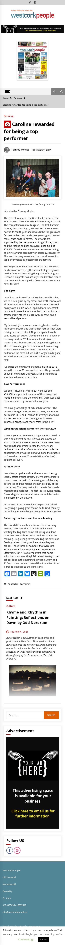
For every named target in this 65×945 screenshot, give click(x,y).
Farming (9, 115)
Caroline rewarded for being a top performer (29, 131)
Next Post (12, 597)
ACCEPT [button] (43, 939)
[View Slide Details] (32, 29)
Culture (10, 605)
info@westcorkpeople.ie (14, 912)
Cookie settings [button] (26, 939)
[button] (54, 91)
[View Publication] (32, 60)
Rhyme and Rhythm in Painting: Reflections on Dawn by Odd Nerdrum (28, 617)
